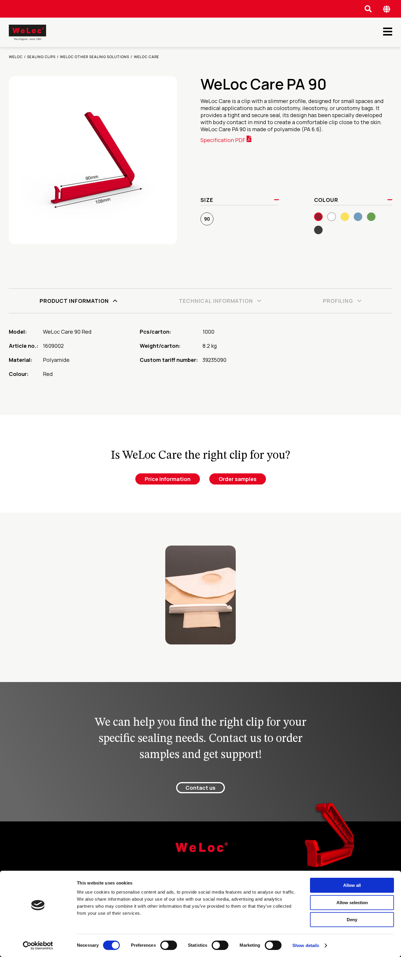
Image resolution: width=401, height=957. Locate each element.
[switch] (168, 945)
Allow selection (352, 902)
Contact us (200, 787)
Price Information (168, 478)
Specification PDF (224, 140)
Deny (352, 919)
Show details (305, 945)
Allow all (352, 885)
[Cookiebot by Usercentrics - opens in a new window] (38, 945)
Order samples (238, 478)
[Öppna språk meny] (386, 9)
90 (207, 219)
